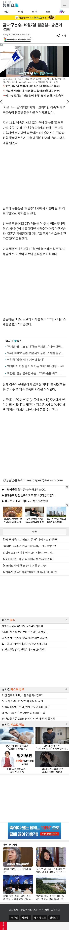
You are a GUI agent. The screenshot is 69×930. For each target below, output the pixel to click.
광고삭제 (3, 926)
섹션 (34, 12)
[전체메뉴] (65, 4)
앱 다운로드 (40, 917)
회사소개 (13, 909)
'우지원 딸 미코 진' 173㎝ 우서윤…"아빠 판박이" (35, 346)
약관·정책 (44, 909)
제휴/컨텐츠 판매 (28, 909)
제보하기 (26, 917)
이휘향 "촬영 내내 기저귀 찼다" (25, 359)
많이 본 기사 (10, 845)
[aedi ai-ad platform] (17, 47)
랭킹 (20, 12)
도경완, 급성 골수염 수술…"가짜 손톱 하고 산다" (35, 373)
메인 (6, 12)
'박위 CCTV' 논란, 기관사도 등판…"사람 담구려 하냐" (35, 353)
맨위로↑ (54, 917)
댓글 (34, 531)
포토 (48, 12)
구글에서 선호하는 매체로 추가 (18, 39)
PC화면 (14, 917)
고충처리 (55, 909)
